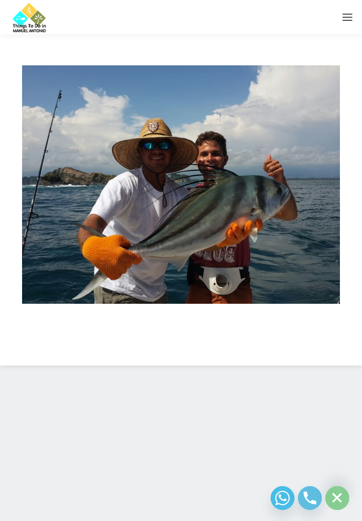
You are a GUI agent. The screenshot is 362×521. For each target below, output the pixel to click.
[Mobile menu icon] (347, 17)
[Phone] (310, 498)
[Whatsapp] (282, 498)
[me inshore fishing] (181, 184)
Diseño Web (167, 348)
